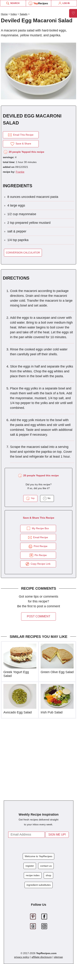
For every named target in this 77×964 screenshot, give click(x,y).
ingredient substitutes (39, 884)
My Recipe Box (40, 528)
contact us (46, 865)
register (29, 865)
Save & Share (22, 143)
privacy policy (21, 957)
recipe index (33, 875)
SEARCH (14, 3)
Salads (23, 14)
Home (4, 14)
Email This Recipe (22, 134)
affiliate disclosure (42, 957)
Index (14, 14)
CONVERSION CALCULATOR (23, 252)
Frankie (20, 171)
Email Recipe (40, 537)
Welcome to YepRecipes (38, 856)
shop (48, 875)
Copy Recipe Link (39, 563)
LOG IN (65, 3)
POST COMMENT (38, 616)
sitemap (58, 957)
